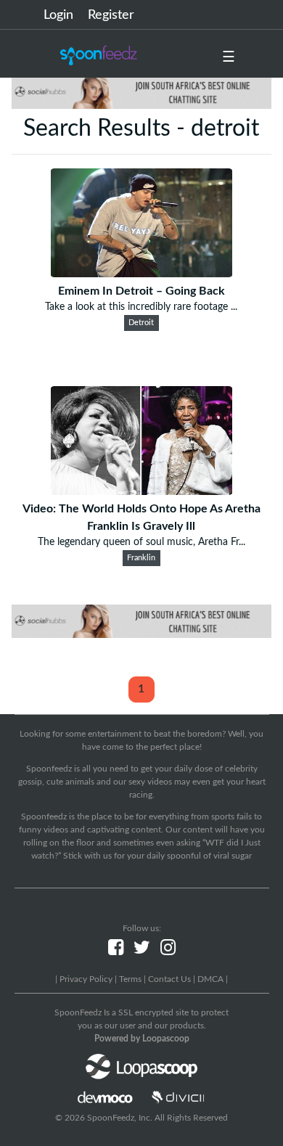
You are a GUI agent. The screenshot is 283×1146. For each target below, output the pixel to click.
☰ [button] (228, 57)
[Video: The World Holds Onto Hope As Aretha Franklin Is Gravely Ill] (141, 491)
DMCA (210, 979)
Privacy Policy (86, 979)
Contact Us (169, 979)
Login (58, 15)
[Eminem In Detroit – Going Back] (141, 273)
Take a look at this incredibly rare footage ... (141, 307)
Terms (130, 979)
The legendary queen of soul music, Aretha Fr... (141, 542)
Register (111, 15)
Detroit (141, 323)
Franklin (141, 558)
